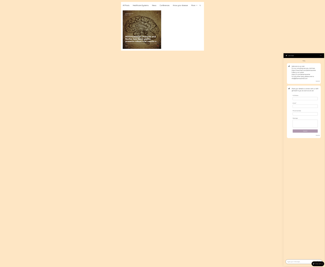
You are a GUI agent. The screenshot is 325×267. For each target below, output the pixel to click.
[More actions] (158, 14)
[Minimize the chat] (320, 55)
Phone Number (297, 110)
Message (295, 118)
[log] (304, 158)
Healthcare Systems (141, 5)
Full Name (295, 95)
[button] (200, 5)
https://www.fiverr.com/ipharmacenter (304, 70)
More (193, 5)
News (154, 5)
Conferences (165, 5)
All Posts (126, 5)
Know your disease (180, 5)
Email (294, 103)
